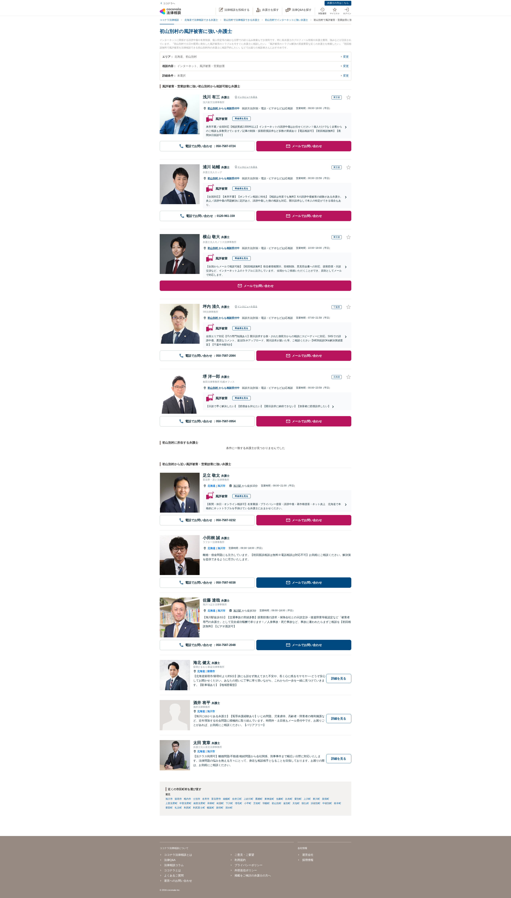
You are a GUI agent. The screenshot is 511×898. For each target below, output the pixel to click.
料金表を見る (241, 118)
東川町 (316, 799)
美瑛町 (325, 799)
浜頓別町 (315, 803)
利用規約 (240, 860)
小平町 (247, 803)
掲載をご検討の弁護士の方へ (253, 875)
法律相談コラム (174, 865)
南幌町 (226, 799)
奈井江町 (237, 799)
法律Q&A (169, 860)
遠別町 (286, 803)
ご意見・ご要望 (244, 854)
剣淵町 (220, 803)
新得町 (219, 807)
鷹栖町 (258, 799)
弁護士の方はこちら (338, 3)
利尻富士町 (199, 807)
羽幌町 (266, 803)
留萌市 (211, 671)
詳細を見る (338, 678)
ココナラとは (172, 870)
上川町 (307, 799)
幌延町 (210, 807)
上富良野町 (171, 803)
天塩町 (296, 803)
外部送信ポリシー (246, 870)
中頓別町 (327, 803)
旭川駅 (237, 485)
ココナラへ (169, 3)
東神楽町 (269, 799)
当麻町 (279, 799)
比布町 (288, 799)
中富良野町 (185, 803)
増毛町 (238, 803)
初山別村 (213, 108)
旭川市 (221, 485)
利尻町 (187, 807)
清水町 (229, 807)
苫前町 (256, 803)
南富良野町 (199, 803)
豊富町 (169, 807)
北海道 (211, 485)
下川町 (229, 803)
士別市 (196, 799)
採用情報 (307, 860)
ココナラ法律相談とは (178, 854)
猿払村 (305, 803)
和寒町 (211, 803)
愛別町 (298, 799)
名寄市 (205, 799)
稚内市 (187, 799)
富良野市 (216, 799)
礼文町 (178, 807)
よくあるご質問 (174, 875)
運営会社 (307, 854)
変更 (346, 56)
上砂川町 (248, 799)
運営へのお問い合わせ (178, 880)
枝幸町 (337, 803)
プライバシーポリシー (248, 865)
